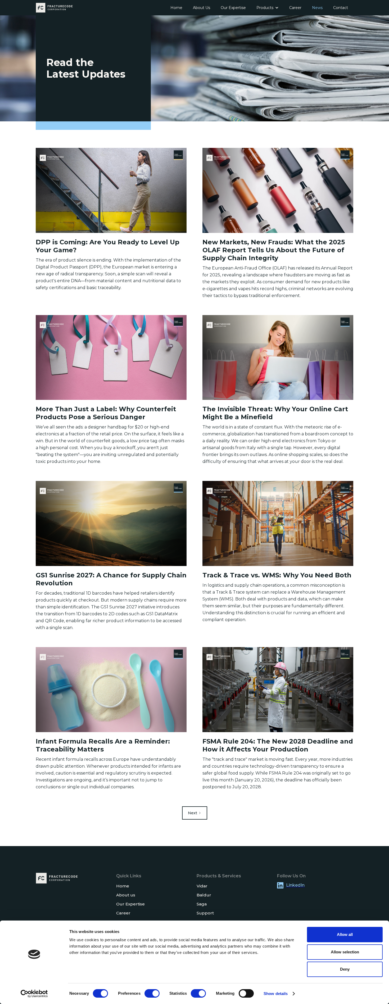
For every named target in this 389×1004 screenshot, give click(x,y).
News (317, 7)
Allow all (345, 934)
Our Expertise (233, 7)
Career (295, 7)
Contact (340, 7)
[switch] (152, 993)
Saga (202, 903)
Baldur (204, 894)
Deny (345, 969)
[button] (267, 7)
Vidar (202, 885)
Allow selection (345, 952)
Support (205, 912)
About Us (201, 7)
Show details (276, 993)
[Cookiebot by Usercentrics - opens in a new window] (34, 994)
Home (176, 7)
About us (125, 894)
